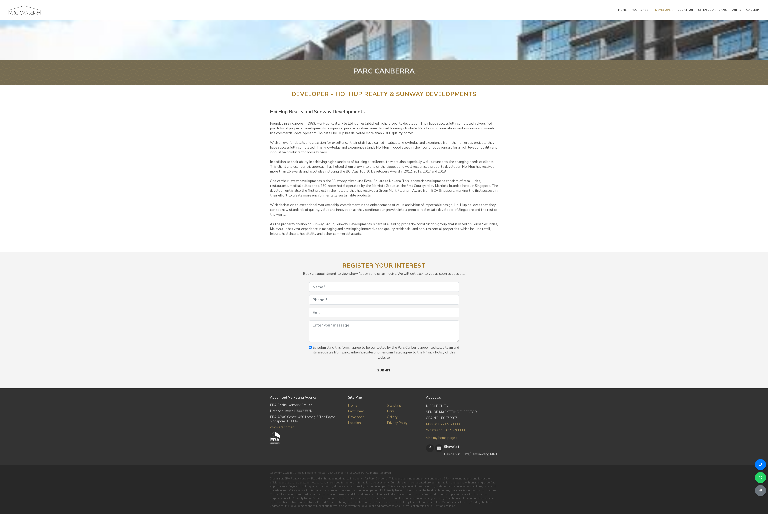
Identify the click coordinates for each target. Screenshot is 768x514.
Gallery (392, 417)
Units (391, 411)
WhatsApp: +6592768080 (446, 430)
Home (352, 405)
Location (354, 423)
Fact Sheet (356, 411)
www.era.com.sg (282, 427)
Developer (356, 417)
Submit (384, 370)
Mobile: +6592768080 (443, 424)
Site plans (394, 405)
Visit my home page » (441, 438)
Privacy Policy (397, 423)
